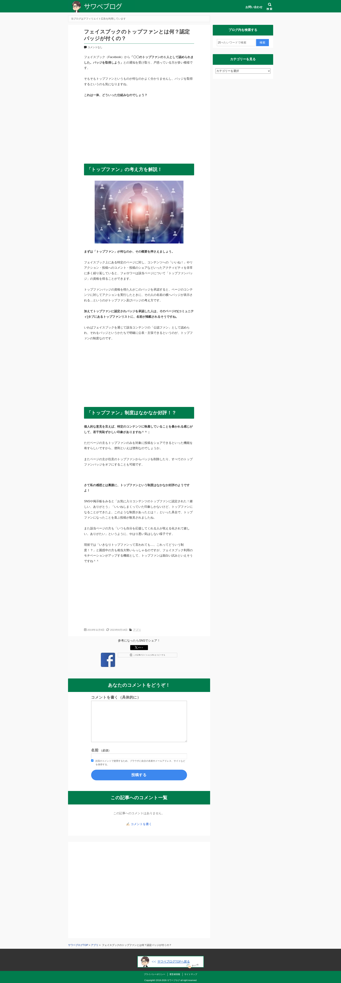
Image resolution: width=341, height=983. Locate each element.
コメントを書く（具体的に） (116, 697)
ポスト (140, 647)
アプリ (137, 629)
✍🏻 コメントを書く (139, 824)
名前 (101, 750)
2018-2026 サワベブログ (168, 980)
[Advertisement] (139, 129)
